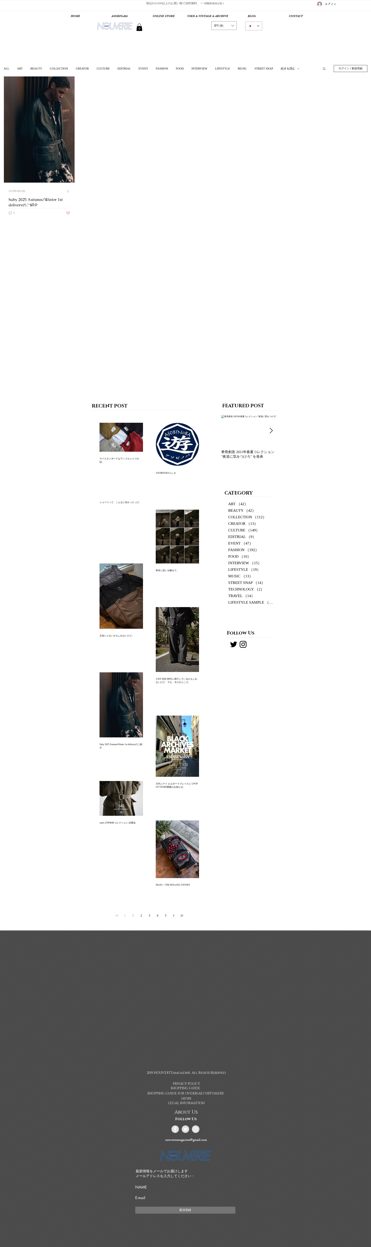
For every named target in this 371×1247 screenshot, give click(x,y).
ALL (6, 68)
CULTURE (103, 68)
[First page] (116, 915)
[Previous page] (125, 915)
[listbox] (224, 25)
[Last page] (181, 915)
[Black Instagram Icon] (243, 644)
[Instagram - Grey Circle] (195, 1129)
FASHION (162, 68)
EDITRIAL (124, 68)
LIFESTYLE (222, 68)
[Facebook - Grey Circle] (175, 1129)
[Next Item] (271, 431)
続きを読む (288, 68)
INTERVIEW (199, 68)
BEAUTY (36, 68)
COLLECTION (59, 68)
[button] (224, 25)
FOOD (180, 68)
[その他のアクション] (69, 191)
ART (20, 68)
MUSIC (242, 68)
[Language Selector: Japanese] (253, 26)
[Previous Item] (227, 431)
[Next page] (173, 915)
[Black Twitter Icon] (233, 644)
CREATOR (82, 68)
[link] (139, 27)
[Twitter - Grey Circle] (185, 1129)
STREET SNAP (263, 68)
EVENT (143, 68)
